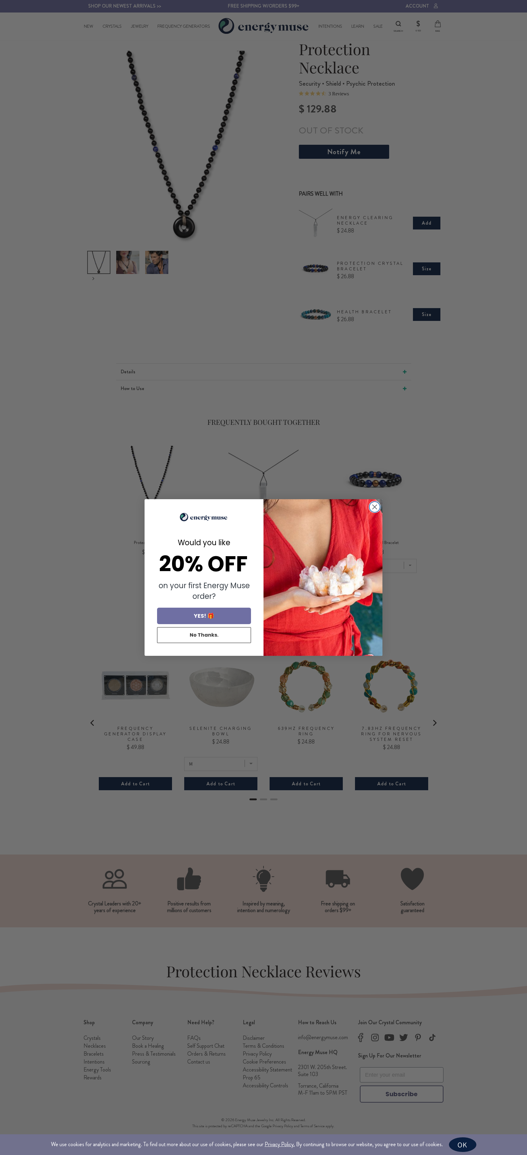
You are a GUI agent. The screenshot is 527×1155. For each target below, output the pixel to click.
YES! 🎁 (204, 616)
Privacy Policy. (280, 1144)
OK (462, 1145)
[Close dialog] (374, 507)
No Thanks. (204, 634)
